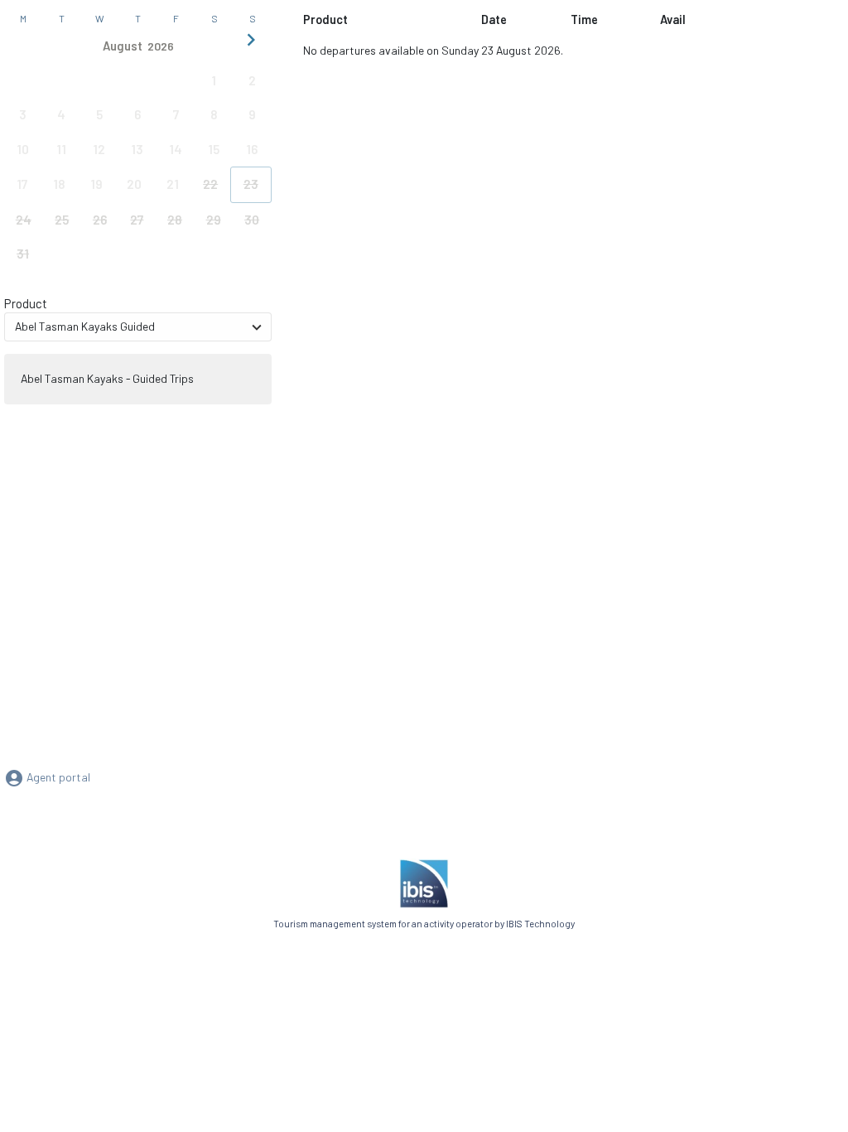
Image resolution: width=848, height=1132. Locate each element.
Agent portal (57, 777)
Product (25, 303)
